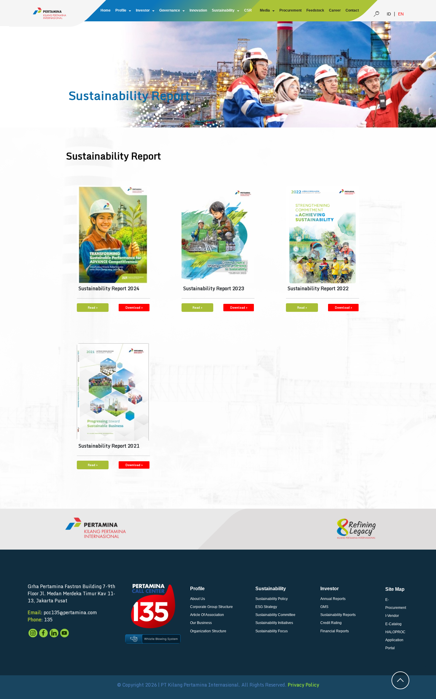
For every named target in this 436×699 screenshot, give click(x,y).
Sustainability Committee (275, 615)
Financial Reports (334, 631)
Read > (93, 307)
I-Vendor (392, 616)
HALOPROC (395, 632)
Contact (352, 10)
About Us (197, 599)
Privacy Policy (303, 685)
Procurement (290, 10)
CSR (248, 10)
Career (335, 10)
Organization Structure (208, 631)
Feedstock (315, 10)
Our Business (201, 623)
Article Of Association (207, 615)
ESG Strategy (266, 607)
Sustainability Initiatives (274, 623)
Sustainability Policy (271, 599)
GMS (324, 607)
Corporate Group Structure (211, 607)
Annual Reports (333, 599)
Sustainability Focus (271, 631)
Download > (134, 307)
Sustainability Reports (338, 615)
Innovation (198, 10)
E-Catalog (393, 624)
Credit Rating (331, 623)
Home (106, 10)
